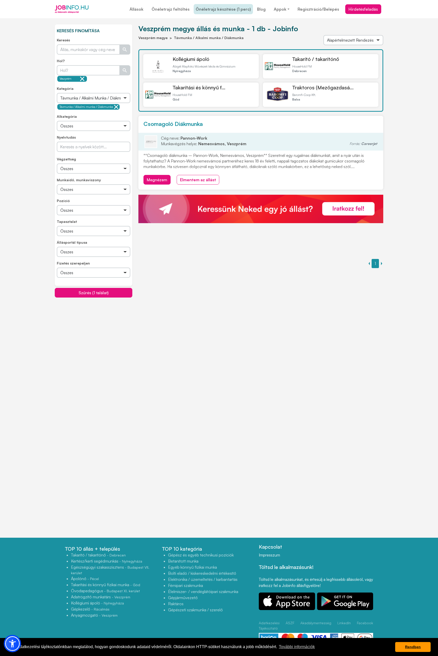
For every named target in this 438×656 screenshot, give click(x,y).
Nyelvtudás (66, 137)
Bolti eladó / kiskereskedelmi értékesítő (202, 573)
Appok (280, 9)
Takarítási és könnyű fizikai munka (105, 584)
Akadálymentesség (315, 623)
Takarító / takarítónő (315, 59)
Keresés (63, 40)
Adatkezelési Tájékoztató (269, 625)
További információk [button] (297, 647)
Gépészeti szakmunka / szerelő (195, 609)
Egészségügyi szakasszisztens (110, 570)
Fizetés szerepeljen (73, 263)
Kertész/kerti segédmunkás (106, 561)
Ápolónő (85, 578)
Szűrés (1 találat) (93, 292)
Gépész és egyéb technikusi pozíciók (201, 554)
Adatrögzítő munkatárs (100, 596)
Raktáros (176, 603)
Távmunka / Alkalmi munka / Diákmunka (86, 107)
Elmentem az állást (198, 179)
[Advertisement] (94, 333)
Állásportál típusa (72, 242)
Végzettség (66, 159)
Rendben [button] (413, 647)
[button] (12, 643)
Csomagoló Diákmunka (173, 123)
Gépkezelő (90, 609)
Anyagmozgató (94, 615)
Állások (136, 9)
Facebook (365, 623)
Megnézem (157, 179)
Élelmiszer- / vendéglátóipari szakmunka (203, 591)
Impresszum (269, 554)
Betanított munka (183, 561)
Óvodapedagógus (105, 590)
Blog (261, 9)
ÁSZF (290, 623)
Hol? (61, 61)
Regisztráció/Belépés (318, 9)
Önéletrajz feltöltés (171, 9)
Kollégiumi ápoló (191, 59)
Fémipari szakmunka (185, 585)
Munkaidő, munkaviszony (79, 180)
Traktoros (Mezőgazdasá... (323, 87)
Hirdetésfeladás (363, 9)
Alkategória (67, 116)
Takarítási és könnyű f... (199, 87)
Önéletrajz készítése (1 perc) (223, 9)
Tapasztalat (67, 221)
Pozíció (63, 201)
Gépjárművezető (183, 597)
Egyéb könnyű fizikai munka (192, 567)
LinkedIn (344, 623)
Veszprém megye (65, 79)
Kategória (65, 88)
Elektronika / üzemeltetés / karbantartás (203, 579)
